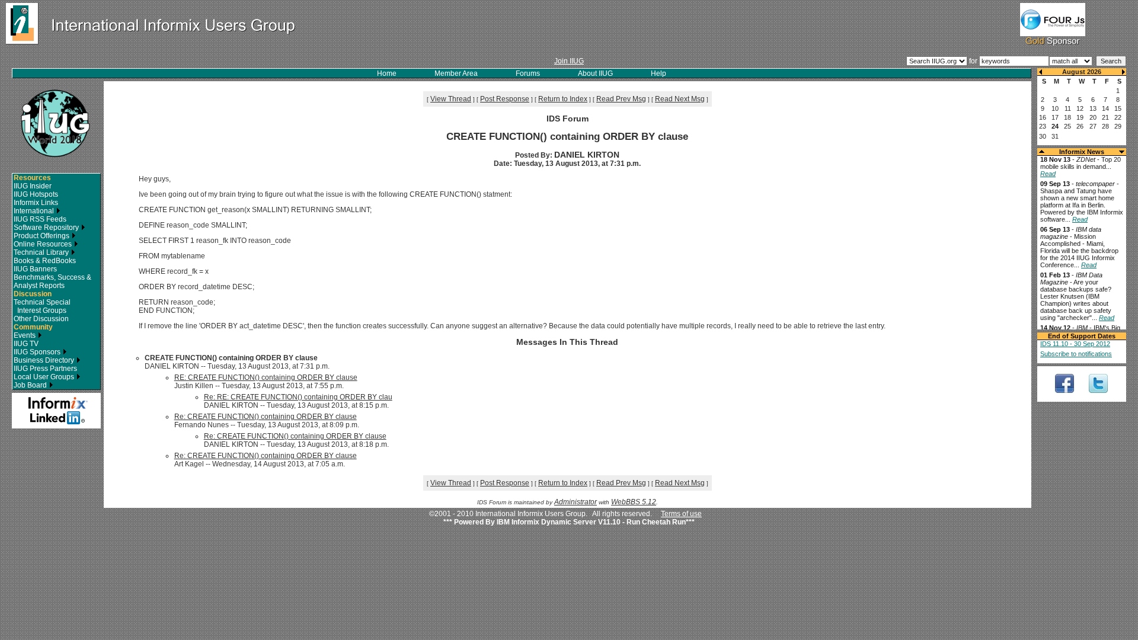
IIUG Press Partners (45, 368)
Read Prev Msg (621, 99)
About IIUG (595, 73)
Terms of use (681, 514)
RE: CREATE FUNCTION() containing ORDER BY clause (265, 377)
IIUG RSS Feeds (40, 219)
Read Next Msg (680, 99)
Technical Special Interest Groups (42, 306)
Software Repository (47, 227)
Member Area (456, 73)
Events (25, 335)
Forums (528, 73)
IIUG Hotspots (36, 194)
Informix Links (36, 203)
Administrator (575, 502)
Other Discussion (41, 319)
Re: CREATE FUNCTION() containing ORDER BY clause (265, 416)
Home (387, 73)
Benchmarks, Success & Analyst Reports (52, 281)
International (35, 211)
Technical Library (42, 252)
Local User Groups (45, 377)
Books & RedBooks (45, 261)
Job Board (31, 385)
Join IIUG (569, 61)
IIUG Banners (35, 269)
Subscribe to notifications (1076, 353)
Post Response (504, 99)
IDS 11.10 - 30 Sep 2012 (1075, 343)
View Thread (450, 99)
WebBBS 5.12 (633, 502)
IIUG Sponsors (38, 352)
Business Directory (45, 360)
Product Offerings (42, 236)
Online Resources (43, 244)
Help (658, 73)
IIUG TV (26, 344)
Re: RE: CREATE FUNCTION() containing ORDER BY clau (298, 397)
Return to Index (562, 99)
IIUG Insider (33, 186)
